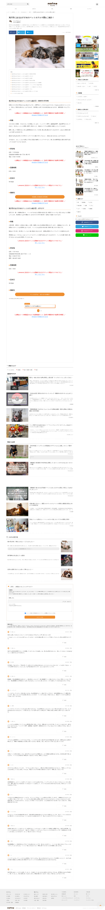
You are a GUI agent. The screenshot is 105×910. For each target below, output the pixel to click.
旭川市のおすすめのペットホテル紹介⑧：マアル (22, 89)
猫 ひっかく (64, 896)
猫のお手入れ (54, 896)
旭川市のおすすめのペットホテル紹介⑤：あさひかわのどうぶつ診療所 (26, 82)
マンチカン (88, 898)
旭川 (37, 370)
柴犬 (75, 896)
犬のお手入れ (26, 896)
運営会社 (39, 908)
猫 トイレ (88, 894)
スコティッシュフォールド (83, 116)
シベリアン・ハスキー (82, 96)
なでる (90, 202)
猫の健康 (36, 896)
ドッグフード (76, 900)
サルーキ (79, 103)
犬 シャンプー (64, 900)
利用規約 (24, 908)
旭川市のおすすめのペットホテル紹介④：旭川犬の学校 (23, 80)
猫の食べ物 (45, 894)
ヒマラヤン (80, 119)
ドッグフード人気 (89, 900)
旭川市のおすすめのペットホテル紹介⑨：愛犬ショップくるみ (25, 91)
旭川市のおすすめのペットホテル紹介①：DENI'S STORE (24, 74)
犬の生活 (25, 898)
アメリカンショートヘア (83, 113)
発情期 (90, 208)
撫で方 (79, 211)
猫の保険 (44, 900)
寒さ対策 (79, 205)
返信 (65, 642)
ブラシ (91, 205)
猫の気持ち (45, 896)
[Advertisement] (40, 340)
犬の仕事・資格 (9, 902)
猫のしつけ (36, 894)
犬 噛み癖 (88, 891)
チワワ (95, 86)
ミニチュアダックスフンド (67, 898)
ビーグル (91, 83)
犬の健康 (8, 896)
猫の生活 (44, 898)
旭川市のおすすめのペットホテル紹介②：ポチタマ (22, 76)
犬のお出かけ (18, 898)
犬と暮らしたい (27, 894)
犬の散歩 (8, 898)
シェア (13, 32)
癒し (52, 8)
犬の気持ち (17, 896)
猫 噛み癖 (64, 894)
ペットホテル (11, 370)
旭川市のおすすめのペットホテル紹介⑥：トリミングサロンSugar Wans (27, 84)
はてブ (30, 32)
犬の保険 (25, 900)
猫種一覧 (97, 122)
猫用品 (52, 898)
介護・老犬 (17, 900)
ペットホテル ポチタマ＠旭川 (40, 294)
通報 (71, 631)
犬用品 (7, 900)
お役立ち (34, 8)
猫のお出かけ (37, 898)
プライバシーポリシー (31, 908)
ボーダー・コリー (81, 86)
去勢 (86, 205)
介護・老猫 (36, 900)
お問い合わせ (18, 908)
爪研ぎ (84, 208)
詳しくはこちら (40, 187)
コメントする (40, 617)
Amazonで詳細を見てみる (40, 115)
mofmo (52, 4)
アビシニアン (88, 119)
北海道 (19, 370)
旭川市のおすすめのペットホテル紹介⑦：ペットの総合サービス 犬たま (27, 86)
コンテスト (89, 8)
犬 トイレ (76, 894)
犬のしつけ (8, 894)
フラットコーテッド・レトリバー (85, 99)
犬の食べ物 (17, 894)
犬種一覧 (97, 89)
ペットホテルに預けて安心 (17, 93)
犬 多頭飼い (64, 891)
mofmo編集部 (16, 22)
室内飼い (84, 202)
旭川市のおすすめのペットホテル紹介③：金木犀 (22, 78)
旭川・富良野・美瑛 (28, 370)
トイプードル (76, 898)
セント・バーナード (82, 83)
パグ (89, 86)
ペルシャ (94, 116)
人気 (16, 8)
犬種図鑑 (97, 106)
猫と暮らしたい (54, 894)
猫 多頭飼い (76, 891)
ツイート (22, 32)
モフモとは (44, 908)
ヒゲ (79, 208)
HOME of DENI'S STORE (40, 197)
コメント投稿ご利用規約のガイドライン (35, 613)
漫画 (71, 8)
